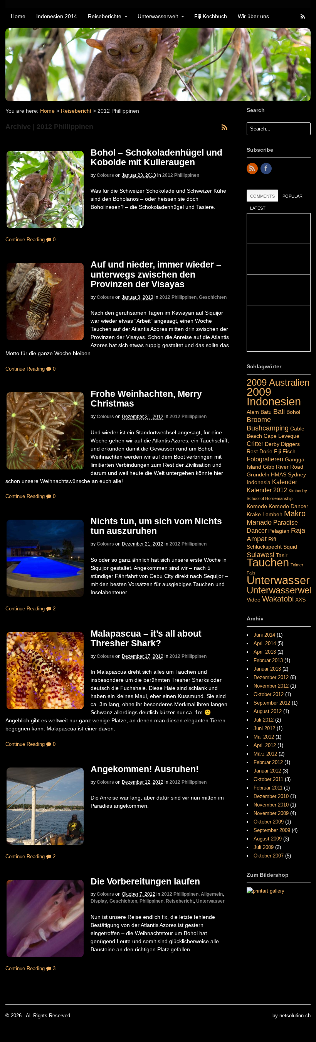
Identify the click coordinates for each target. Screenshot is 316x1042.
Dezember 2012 (271, 677)
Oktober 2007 (269, 856)
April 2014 (265, 643)
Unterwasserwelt (158, 16)
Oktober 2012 (269, 694)
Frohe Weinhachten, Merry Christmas (146, 398)
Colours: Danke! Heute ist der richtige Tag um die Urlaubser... (276, 229)
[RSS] (253, 169)
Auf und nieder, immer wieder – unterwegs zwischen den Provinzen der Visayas (156, 274)
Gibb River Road (283, 467)
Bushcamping (268, 428)
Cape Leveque (281, 436)
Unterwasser (210, 901)
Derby (272, 444)
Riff (272, 539)
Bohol (293, 412)
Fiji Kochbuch (210, 16)
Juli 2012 (264, 720)
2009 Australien (278, 382)
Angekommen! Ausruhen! (145, 769)
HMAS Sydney (288, 474)
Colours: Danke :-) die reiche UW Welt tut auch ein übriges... (277, 336)
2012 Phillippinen (180, 175)
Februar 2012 (268, 762)
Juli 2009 (264, 847)
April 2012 (265, 745)
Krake (254, 514)
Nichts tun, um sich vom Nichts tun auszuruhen (156, 526)
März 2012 (265, 754)
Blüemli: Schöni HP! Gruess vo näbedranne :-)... (276, 259)
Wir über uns (253, 16)
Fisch (289, 451)
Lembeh (272, 514)
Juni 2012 (264, 728)
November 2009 (271, 813)
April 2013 (265, 652)
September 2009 (272, 830)
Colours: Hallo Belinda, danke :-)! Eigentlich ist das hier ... (276, 290)
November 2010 (271, 805)
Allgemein (212, 894)
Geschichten (213, 297)
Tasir (281, 555)
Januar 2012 (267, 771)
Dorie (265, 451)
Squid (290, 547)
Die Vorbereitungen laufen (145, 881)
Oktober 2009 (269, 822)
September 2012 (272, 703)
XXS (300, 599)
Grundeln (258, 474)
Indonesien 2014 (56, 16)
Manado (259, 522)
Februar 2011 (268, 788)
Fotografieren (265, 459)
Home (18, 16)
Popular (292, 196)
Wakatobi (278, 599)
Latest (258, 208)
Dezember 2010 (271, 796)
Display (99, 901)
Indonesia (259, 482)
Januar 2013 (267, 669)
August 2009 (268, 839)
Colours (105, 175)
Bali (279, 411)
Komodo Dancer (288, 506)
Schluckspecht (264, 547)
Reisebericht (76, 111)
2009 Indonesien (274, 396)
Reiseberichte (104, 16)
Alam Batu (259, 412)
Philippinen (151, 901)
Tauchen (268, 562)
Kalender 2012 (267, 489)
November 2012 (271, 686)
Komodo (257, 506)
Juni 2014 (264, 635)
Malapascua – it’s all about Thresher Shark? (146, 638)
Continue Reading (25, 239)
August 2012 (268, 711)
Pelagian (278, 531)
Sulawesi (260, 555)
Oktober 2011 (268, 779)
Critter (255, 443)
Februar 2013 (268, 660)
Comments (262, 196)
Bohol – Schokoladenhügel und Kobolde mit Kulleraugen (156, 157)
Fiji (277, 451)
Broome (259, 419)
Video (254, 599)
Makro (295, 513)
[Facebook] (267, 169)
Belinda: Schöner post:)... (278, 313)
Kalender (284, 481)
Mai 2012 (264, 737)
